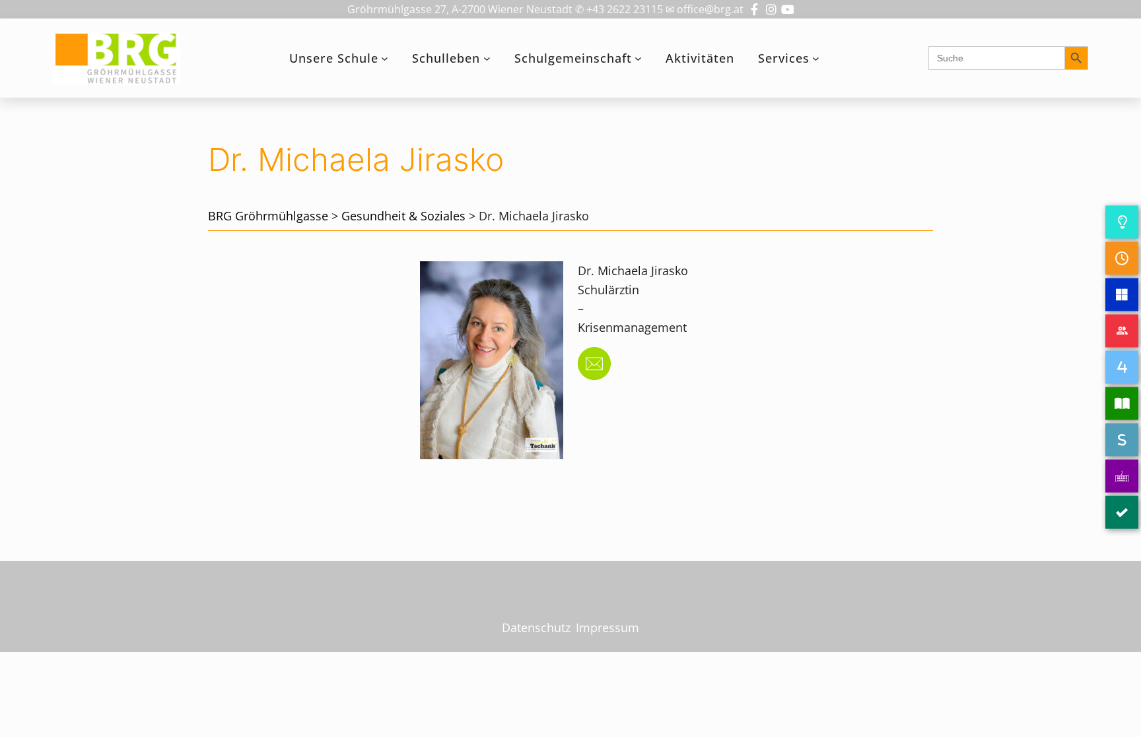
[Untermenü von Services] (815, 58)
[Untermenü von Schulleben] (487, 58)
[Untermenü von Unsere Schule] (384, 58)
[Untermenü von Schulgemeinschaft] (638, 58)
